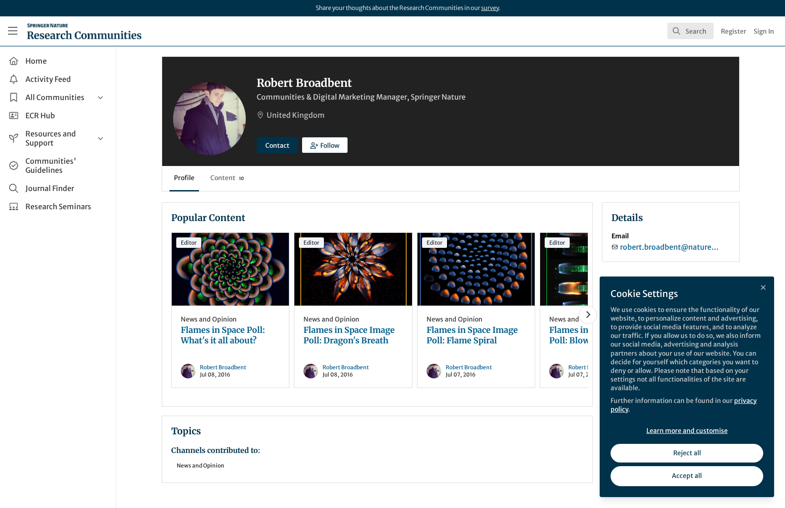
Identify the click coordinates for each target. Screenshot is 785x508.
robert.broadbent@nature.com (669, 246)
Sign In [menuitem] (764, 31)
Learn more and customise (687, 431)
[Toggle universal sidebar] (12, 31)
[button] (325, 145)
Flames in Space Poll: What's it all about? (230, 269)
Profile (184, 178)
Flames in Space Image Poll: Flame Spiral (476, 269)
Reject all (687, 453)
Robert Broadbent (223, 367)
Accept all (687, 476)
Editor (189, 242)
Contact (277, 145)
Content (227, 178)
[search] (690, 31)
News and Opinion (209, 319)
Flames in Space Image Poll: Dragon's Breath (353, 269)
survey (490, 8)
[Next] (588, 315)
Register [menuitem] (733, 31)
